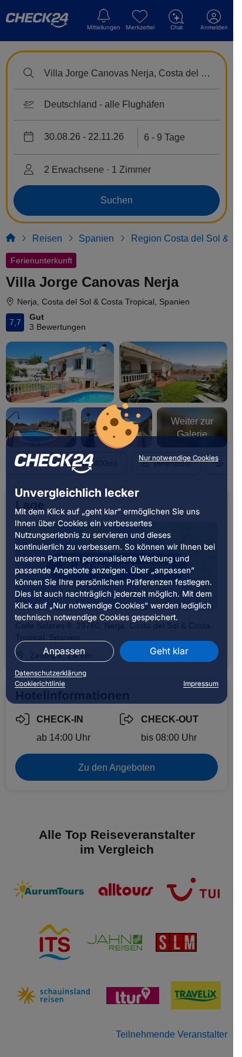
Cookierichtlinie (40, 684)
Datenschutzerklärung (50, 673)
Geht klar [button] (169, 651)
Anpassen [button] (64, 651)
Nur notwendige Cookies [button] (179, 458)
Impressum (201, 684)
